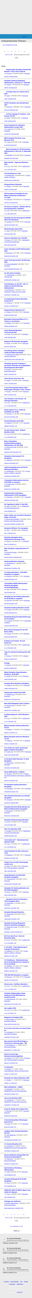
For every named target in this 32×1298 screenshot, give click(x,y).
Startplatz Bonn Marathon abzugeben (16, 683)
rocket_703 (10, 752)
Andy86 (9, 831)
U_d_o (8, 166)
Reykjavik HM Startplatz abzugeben (16, 341)
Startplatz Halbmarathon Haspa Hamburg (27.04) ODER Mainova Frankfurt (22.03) (14, 995)
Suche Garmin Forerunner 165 (14, 378)
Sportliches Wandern (10, 1021)
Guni (8, 589)
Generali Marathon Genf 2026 (14, 421)
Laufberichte (26, 166)
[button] (28, 50)
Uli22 (8, 231)
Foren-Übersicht (14, 1281)
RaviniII (9, 665)
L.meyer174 (10, 129)
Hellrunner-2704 (11, 447)
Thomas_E (9, 303)
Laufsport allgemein (10, 356)
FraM (8, 1172)
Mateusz (9, 729)
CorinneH (9, 621)
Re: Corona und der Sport (14, 1238)
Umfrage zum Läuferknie (12, 1201)
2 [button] (7, 1214)
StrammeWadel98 (12, 264)
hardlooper (10, 1032)
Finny (8, 1183)
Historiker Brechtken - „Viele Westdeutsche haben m (18, 1260)
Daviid (8, 343)
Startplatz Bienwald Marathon (14, 912)
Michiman (9, 253)
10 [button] (24, 51)
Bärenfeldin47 (11, 1045)
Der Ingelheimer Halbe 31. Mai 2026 (16, 504)
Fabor (8, 866)
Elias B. (9, 541)
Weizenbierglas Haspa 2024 (13, 229)
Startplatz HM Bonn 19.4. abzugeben (16, 528)
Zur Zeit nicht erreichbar (12, 273)
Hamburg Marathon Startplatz (14, 561)
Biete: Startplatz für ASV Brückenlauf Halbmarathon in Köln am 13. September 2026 (17, 151)
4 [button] (15, 51)
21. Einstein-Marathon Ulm (13, 1144)
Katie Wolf (9, 1089)
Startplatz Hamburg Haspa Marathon (16, 820)
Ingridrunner (10, 484)
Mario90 (9, 1111)
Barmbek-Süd (10, 563)
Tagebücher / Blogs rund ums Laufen (15, 292)
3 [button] (11, 51)
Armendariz (10, 1146)
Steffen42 (5, 1253)
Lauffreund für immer (13, 354)
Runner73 (9, 414)
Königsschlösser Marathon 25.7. (14, 310)
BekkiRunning (11, 694)
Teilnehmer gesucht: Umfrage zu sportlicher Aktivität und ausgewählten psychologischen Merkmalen (17, 365)
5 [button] (18, 1214)
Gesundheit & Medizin (10, 1034)
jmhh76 (9, 84)
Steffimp (9, 323)
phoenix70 (10, 460)
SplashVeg (10, 497)
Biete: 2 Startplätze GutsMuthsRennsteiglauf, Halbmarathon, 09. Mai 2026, (13, 443)
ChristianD (10, 799)
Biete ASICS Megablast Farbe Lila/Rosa (16, 703)
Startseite (6, 1281)
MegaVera (9, 855)
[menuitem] (24, 36)
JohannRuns (10, 763)
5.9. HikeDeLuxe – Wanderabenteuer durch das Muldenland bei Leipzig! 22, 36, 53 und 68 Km (16, 962)
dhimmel (9, 774)
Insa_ (8, 530)
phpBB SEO (20, 1292)
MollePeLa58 (10, 175)
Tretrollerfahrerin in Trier (12, 173)
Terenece (9, 73)
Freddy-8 (9, 685)
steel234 (9, 576)
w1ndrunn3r (10, 290)
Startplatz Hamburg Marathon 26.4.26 (16, 608)
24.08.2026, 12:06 (12, 1253)
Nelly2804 (9, 155)
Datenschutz (20, 1284)
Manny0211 (10, 811)
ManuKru (9, 977)
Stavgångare (10, 471)
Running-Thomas (11, 552)
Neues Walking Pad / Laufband (14, 772)
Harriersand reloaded (13, 519)
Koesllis (9, 186)
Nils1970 (9, 600)
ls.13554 (9, 609)
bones (8, 240)
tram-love (9, 199)
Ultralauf (25, 656)
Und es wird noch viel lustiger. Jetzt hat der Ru (18, 1269)
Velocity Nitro (10, 705)
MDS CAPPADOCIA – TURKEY (13, 1087)
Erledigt (7, 663)
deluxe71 (9, 1058)
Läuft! (8, 96)
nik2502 (9, 1080)
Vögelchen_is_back (12, 927)
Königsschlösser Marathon (13, 184)
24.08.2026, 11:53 (12, 1262)
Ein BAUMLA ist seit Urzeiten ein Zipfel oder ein (18, 1240)
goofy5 (8, 380)
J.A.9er (8, 334)
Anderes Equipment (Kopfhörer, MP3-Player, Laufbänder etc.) (17, 775)
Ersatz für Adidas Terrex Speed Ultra (16, 1109)
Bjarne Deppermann (12, 1203)
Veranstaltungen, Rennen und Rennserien (16, 1071)
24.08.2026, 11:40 (12, 1272)
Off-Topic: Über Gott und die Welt (13, 521)
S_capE (9, 142)
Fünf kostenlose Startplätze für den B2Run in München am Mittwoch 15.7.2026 (16, 195)
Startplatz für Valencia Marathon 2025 (16, 1078)
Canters (9, 1069)
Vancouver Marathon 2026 (13, 1098)
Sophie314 (10, 1159)
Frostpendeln (8, 1067)
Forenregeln (12, 1284)
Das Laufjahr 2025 (10, 1008)
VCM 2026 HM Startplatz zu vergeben (16, 975)
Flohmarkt (27, 73)
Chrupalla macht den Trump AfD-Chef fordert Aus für (18, 1250)
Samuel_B (9, 222)
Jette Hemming (11, 999)
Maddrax (9, 951)
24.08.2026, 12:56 (13, 1243)
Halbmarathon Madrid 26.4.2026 (14, 692)
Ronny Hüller (10, 1019)
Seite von (8, 54)
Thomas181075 (11, 879)
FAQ (21, 1281)
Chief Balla (10, 788)
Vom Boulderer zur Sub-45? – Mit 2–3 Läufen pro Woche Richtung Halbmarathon (16, 286)
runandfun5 (10, 1100)
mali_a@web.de (11, 1135)
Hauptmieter (10, 914)
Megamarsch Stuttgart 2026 (13, 1017)
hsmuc (8, 892)
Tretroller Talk (8, 277)
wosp (8, 506)
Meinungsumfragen (10, 371)
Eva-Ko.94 (9, 107)
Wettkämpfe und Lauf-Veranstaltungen (15, 1091)
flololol (8, 676)
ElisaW (8, 369)
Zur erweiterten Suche (10, 45)
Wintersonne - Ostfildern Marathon (16, 984)
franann (9, 633)
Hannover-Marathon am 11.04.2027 (15, 238)
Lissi (8, 1194)
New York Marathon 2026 (12, 829)
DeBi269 (9, 423)
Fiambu (9, 656)
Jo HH (8, 822)
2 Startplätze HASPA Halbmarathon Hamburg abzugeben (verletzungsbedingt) (15, 585)
